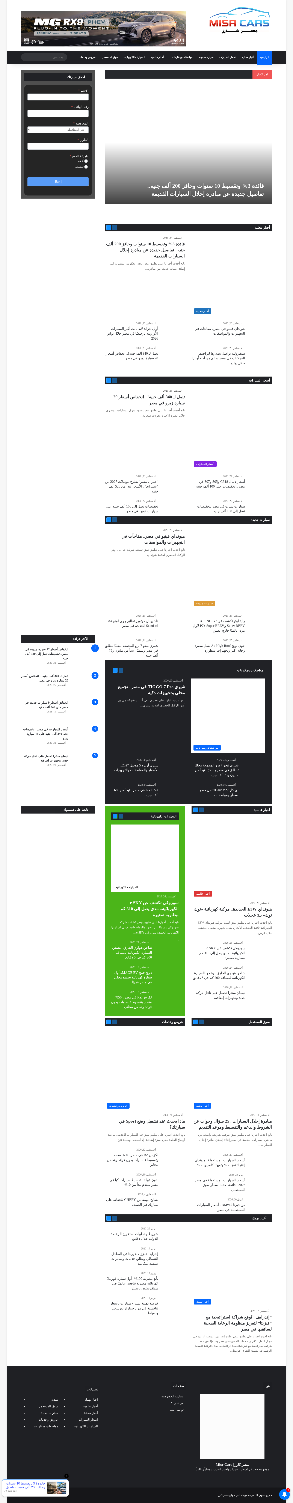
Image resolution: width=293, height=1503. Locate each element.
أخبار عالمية (157, 57)
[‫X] (237, 1477)
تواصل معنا (177, 1409)
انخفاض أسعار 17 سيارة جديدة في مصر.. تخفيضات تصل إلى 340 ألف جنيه (46, 654)
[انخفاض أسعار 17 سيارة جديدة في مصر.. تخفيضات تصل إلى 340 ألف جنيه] (83, 659)
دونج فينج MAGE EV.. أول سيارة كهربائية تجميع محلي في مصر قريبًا (133, 977)
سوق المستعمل (109, 57)
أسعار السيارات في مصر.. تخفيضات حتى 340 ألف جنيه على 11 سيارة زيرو (45, 734)
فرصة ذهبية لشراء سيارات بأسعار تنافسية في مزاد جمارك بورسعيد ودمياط (134, 1308)
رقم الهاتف (80, 107)
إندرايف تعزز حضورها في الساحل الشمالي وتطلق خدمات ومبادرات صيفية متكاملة (134, 1258)
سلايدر (54, 1399)
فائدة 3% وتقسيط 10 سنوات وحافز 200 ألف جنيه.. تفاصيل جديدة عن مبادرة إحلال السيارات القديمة (145, 250)
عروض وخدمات (87, 57)
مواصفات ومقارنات (182, 57)
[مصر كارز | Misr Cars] (239, 20)
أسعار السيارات (227, 57)
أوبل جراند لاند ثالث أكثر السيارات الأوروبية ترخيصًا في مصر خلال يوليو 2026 (132, 333)
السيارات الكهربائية (134, 57)
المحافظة (81, 123)
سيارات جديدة (206, 57)
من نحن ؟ (177, 1403)
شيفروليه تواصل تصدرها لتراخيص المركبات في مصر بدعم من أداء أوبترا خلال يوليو (218, 358)
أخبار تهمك (259, 1218)
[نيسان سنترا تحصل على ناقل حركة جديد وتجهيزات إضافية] (83, 765)
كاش (81, 160)
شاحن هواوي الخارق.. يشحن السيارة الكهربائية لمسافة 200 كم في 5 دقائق (132, 952)
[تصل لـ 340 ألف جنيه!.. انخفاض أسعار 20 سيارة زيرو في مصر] (83, 685)
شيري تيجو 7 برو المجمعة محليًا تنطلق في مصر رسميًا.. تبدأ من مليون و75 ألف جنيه (131, 650)
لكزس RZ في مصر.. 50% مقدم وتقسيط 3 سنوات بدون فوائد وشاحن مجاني (131, 1002)
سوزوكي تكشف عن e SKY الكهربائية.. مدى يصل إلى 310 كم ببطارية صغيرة (222, 953)
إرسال (58, 181)
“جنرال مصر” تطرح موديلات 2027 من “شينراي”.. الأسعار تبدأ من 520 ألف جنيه (131, 486)
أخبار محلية (248, 57)
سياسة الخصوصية (172, 1396)
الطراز (83, 140)
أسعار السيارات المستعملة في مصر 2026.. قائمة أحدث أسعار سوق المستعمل (220, 1185)
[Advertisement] (58, 603)
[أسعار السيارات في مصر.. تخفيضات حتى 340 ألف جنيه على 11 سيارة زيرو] (83, 739)
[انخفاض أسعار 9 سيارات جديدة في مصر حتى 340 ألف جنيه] (83, 712)
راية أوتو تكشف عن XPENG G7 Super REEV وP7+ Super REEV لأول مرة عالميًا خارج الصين (219, 625)
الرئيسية (264, 57)
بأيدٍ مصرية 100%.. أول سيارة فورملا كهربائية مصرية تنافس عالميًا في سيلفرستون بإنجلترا (132, 1283)
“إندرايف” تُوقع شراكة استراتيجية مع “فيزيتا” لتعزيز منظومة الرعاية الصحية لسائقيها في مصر (238, 1323)
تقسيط (79, 166)
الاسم (83, 90)
